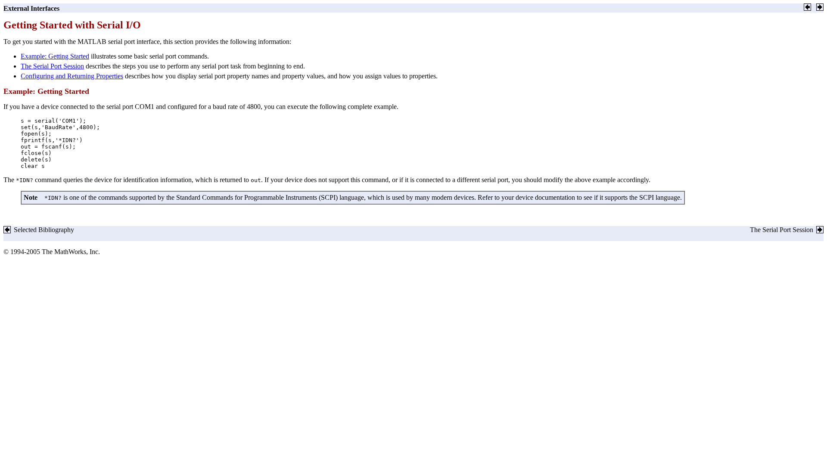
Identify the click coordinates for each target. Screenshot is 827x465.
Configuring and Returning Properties (72, 76)
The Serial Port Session (52, 66)
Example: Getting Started (55, 56)
